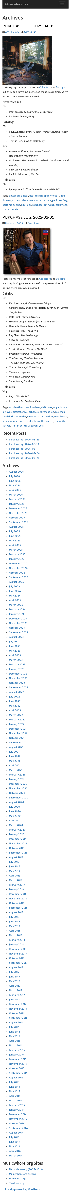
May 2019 (14, 871)
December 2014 (18, 1114)
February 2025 (17, 554)
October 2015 (16, 1068)
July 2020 (14, 806)
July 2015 (14, 1082)
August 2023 (16, 637)
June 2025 (15, 536)
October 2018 (16, 903)
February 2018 (17, 939)
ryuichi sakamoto (57, 204)
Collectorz (45, 87)
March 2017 (15, 990)
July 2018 (14, 916)
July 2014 (14, 1137)
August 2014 (16, 1132)
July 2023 (14, 641)
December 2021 (18, 728)
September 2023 (18, 632)
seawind (31, 416)
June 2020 (15, 811)
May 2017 (14, 981)
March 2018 (15, 935)
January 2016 (16, 1054)
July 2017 (14, 972)
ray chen (60, 411)
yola (41, 425)
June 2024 (15, 591)
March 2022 (16, 715)
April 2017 (14, 985)
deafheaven (36, 195)
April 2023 (15, 655)
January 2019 (16, 889)
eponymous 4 (51, 195)
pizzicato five (20, 411)
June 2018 (14, 921)
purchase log (39, 204)
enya (56, 407)
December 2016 (18, 1004)
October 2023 (17, 627)
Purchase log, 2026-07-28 (24, 458)
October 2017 (16, 958)
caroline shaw (32, 407)
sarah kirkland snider (14, 416)
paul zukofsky (59, 200)
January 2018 (16, 944)
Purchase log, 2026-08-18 (24, 444)
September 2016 (18, 1017)
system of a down (30, 421)
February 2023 (17, 664)
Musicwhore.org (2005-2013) (26, 1169)
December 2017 (18, 949)
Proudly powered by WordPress (22, 1189)
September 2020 (18, 797)
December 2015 (18, 1059)
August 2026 (16, 471)
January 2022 (16, 724)
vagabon (33, 425)
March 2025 (16, 549)
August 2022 (16, 692)
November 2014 (18, 1118)
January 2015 (16, 1109)
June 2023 (14, 646)
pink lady (26, 204)
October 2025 (17, 517)
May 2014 (14, 1146)
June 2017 (14, 976)
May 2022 (14, 705)
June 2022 (15, 701)
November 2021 (18, 733)
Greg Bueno (30, 31)
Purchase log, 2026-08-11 (23, 448)
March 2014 (15, 1155)
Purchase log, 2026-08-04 (24, 453)
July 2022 (14, 696)
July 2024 (14, 586)
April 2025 (15, 545)
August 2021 (16, 747)
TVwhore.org (16, 1183)
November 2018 (18, 898)
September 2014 (18, 1128)
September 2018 (18, 907)
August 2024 (16, 581)
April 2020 (15, 820)
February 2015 (17, 1105)
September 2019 (18, 852)
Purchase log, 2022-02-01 (28, 217)
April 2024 (15, 600)
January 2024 (16, 614)
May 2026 (14, 485)
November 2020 (18, 788)
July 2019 (14, 861)
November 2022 (18, 678)
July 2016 (14, 1027)
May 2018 (14, 926)
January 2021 (16, 779)
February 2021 (17, 774)
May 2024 (15, 595)
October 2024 (17, 572)
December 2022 (18, 673)
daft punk (46, 407)
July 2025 (14, 531)
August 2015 (16, 1077)
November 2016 (18, 1008)
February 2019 (17, 884)
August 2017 (16, 967)
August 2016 (16, 1022)
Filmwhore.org (17, 1178)
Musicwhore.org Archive (22, 1174)
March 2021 (15, 770)
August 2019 (16, 857)
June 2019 (14, 866)
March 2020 (16, 825)
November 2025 (18, 513)
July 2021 (14, 751)
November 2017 (18, 953)
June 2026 (15, 480)
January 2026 (16, 503)
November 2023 (18, 623)
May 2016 (14, 1036)
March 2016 (15, 1045)
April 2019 (14, 875)
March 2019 (15, 880)
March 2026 (16, 494)
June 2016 (14, 1031)
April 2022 (15, 710)
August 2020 (16, 802)
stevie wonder (10, 421)
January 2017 (16, 999)
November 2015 (18, 1063)
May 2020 (15, 816)
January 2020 (16, 834)
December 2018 (18, 894)
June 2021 (14, 756)
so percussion (45, 416)
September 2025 (18, 522)
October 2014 (17, 1123)
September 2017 (18, 962)
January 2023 (16, 669)
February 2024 (17, 609)
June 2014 (14, 1141)
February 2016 (17, 1050)
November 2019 (18, 843)
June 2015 (14, 1086)
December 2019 (18, 838)
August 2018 (16, 912)
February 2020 (17, 829)
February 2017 (17, 995)
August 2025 (16, 526)
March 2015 (15, 1100)
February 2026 (17, 499)
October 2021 (16, 737)
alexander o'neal (18, 195)
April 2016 (14, 1040)
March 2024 (16, 604)
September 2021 (18, 742)
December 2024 (18, 563)
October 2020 (17, 793)
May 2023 (14, 650)
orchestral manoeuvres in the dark (31, 200)
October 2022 (17, 682)
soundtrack (60, 416)
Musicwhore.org (16, 4)
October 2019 (16, 848)
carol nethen (16, 407)
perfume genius (11, 204)
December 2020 (18, 783)
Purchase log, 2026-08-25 (24, 439)
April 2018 (14, 930)
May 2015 (14, 1091)
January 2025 (16, 558)
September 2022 (18, 687)
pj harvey (34, 411)
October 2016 (16, 1013)
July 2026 (14, 476)
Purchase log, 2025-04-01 (28, 25)
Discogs (60, 87)
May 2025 (14, 540)
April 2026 (15, 490)
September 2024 (18, 577)
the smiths (47, 421)
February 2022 (17, 719)
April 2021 (14, 765)
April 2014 (15, 1151)
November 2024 (18, 568)
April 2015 (14, 1095)
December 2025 (18, 508)
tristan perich (10, 209)
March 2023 (16, 659)
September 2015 (18, 1073)
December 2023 (18, 618)
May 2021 (14, 760)
